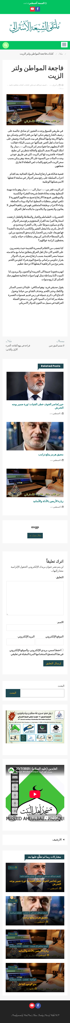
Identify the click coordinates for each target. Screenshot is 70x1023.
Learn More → (35, 535)
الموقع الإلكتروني (54, 636)
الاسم (60, 622)
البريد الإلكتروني (26, 636)
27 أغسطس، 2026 (56, 414)
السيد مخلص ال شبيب (39, 946)
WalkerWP (54, 1015)
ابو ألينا (33, 980)
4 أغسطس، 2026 (56, 507)
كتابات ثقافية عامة (16, 85)
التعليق (59, 577)
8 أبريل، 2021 (55, 85)
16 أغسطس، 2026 (56, 460)
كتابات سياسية (15, 913)
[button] (9, 727)
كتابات (26, 85)
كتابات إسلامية (15, 946)
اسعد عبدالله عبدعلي (38, 85)
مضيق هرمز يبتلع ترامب (50, 454)
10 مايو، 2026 (31, 989)
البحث (61, 686)
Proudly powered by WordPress (21, 1015)
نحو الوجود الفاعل (27, 984)
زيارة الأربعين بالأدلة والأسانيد (48, 501)
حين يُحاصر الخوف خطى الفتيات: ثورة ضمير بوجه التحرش (37, 406)
